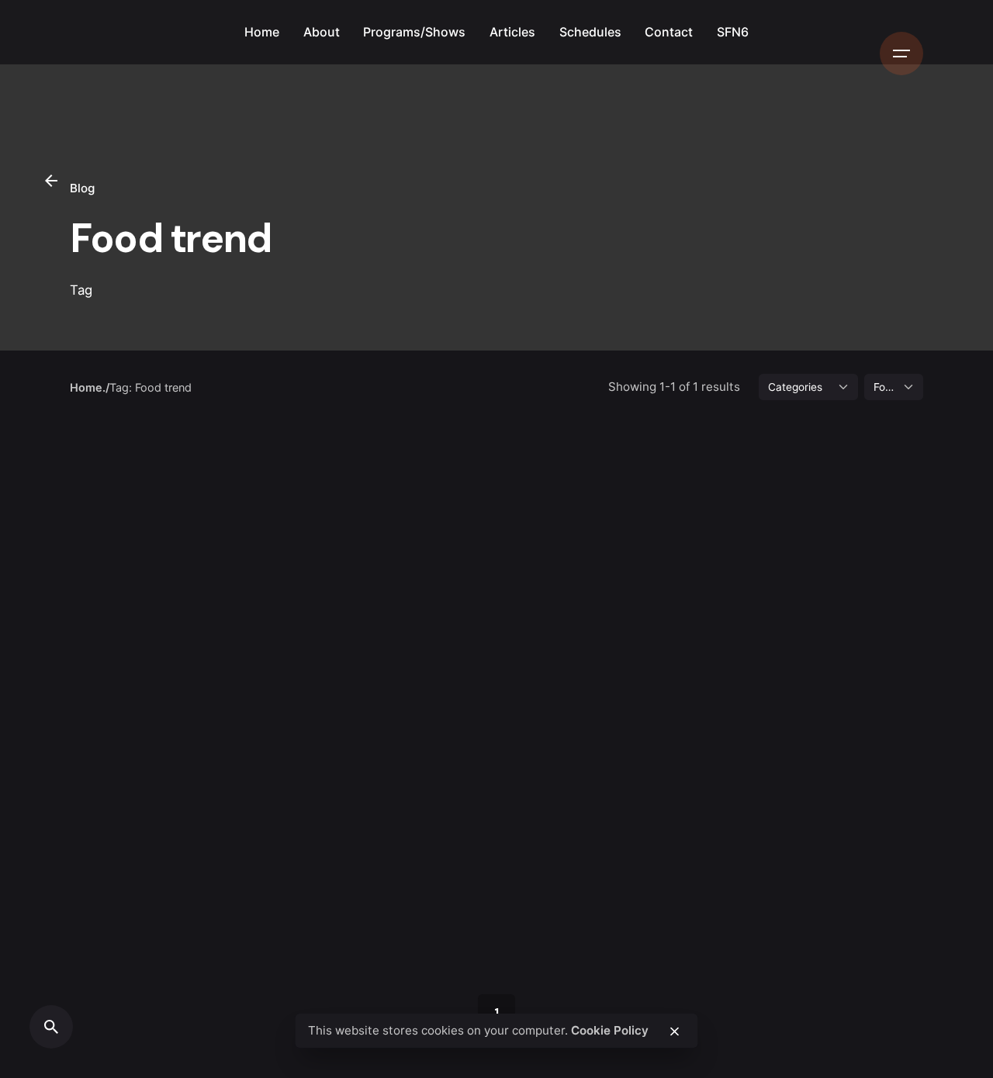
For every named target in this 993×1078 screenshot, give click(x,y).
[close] (674, 1031)
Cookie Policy (610, 1030)
